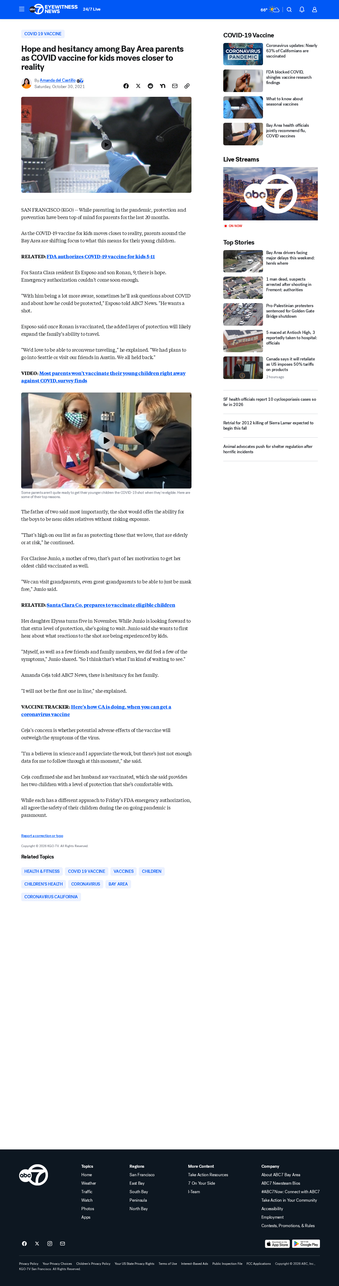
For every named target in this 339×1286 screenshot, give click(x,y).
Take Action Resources (208, 1175)
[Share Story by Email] (174, 85)
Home (86, 1175)
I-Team (194, 1192)
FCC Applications (259, 1263)
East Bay (137, 1183)
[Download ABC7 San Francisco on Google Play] (306, 1244)
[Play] (270, 193)
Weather (88, 1183)
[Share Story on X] (138, 85)
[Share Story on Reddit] (150, 85)
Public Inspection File (227, 1263)
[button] (21, 9)
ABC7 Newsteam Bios (280, 1183)
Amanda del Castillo (57, 80)
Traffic (86, 1192)
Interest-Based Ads (194, 1263)
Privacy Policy (28, 1263)
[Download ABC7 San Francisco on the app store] (277, 1244)
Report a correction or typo (42, 835)
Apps (85, 1217)
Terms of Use (168, 1263)
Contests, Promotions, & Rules (288, 1226)
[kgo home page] (33, 1174)
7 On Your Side (201, 1183)
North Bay (139, 1209)
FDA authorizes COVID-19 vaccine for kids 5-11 (101, 256)
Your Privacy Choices (57, 1263)
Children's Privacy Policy (93, 1263)
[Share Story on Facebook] (126, 85)
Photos (87, 1209)
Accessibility (272, 1209)
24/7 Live (92, 9)
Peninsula (138, 1200)
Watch (86, 1200)
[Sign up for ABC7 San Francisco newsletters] (62, 1244)
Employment (272, 1217)
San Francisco (142, 1175)
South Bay (139, 1192)
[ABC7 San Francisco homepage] (53, 9)
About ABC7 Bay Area (280, 1175)
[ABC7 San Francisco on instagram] (49, 1244)
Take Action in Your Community (289, 1200)
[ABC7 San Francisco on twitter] (37, 1244)
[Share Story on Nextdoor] (162, 85)
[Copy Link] (186, 85)
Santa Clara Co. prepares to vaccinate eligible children (111, 604)
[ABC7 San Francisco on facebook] (24, 1244)
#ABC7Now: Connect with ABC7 (290, 1192)
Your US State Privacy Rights (134, 1263)
